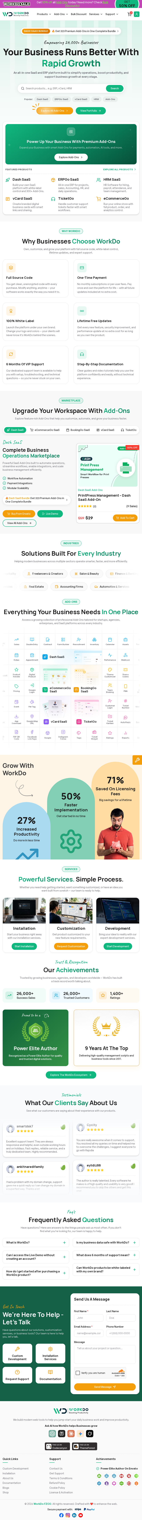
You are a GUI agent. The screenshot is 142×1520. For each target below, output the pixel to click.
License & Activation (61, 1492)
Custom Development (16, 1468)
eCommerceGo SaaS (47, 429)
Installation (9, 1473)
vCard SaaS (81, 99)
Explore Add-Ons (69, 157)
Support (110, 14)
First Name (81, 1311)
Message (79, 1342)
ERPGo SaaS (61, 99)
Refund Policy (57, 1482)
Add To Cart (127, 517)
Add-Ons (59, 14)
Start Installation (24, 946)
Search (115, 88)
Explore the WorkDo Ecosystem (68, 1074)
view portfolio (88, 110)
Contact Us (56, 1468)
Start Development (118, 946)
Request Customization (71, 946)
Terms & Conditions (60, 1478)
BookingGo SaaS (80, 429)
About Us (8, 1478)
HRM (96, 99)
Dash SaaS (42, 99)
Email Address (83, 1327)
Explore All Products (118, 169)
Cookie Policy (57, 1487)
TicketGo (130, 429)
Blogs (6, 1487)
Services (94, 14)
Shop (6, 1492)
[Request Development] (137, 760)
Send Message (103, 1386)
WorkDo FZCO (42, 1503)
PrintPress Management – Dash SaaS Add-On (104, 497)
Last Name (112, 1311)
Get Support (56, 1473)
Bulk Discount (79, 14)
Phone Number (115, 1327)
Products (42, 14)
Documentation (12, 1482)
